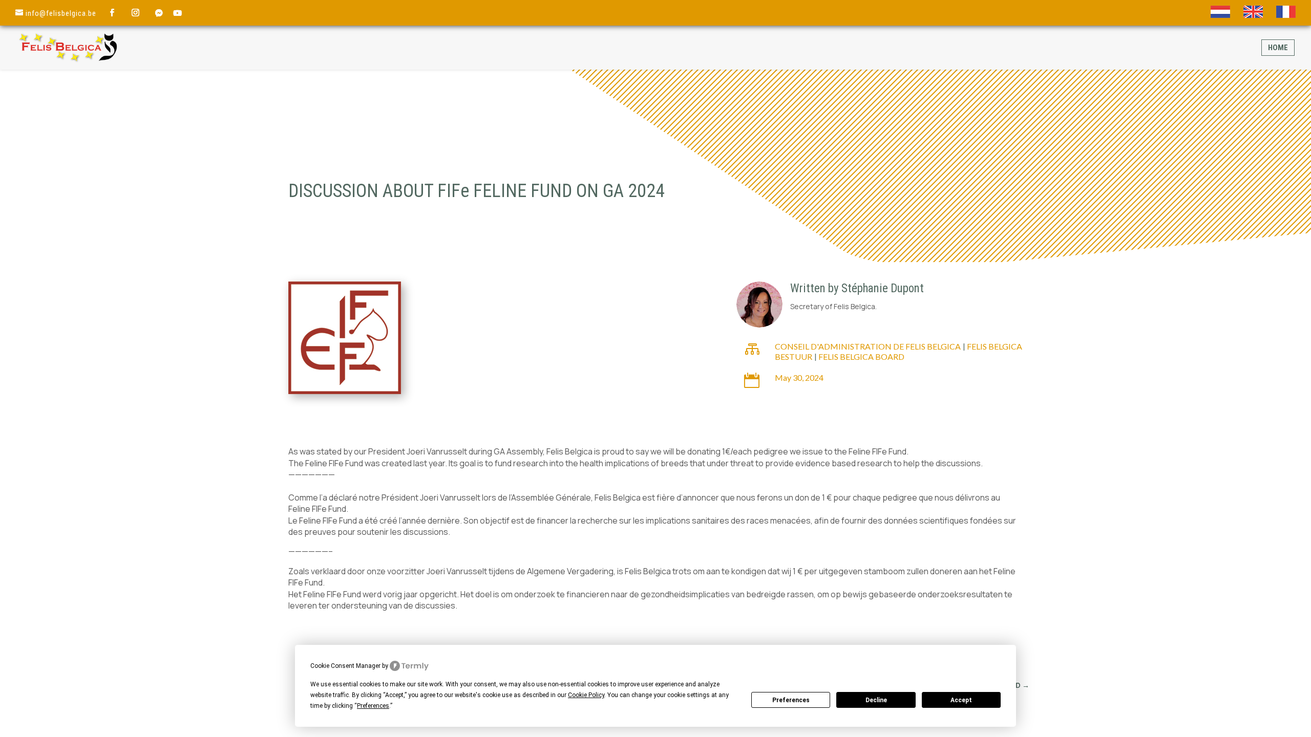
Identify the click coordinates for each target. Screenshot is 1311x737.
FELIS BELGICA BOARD (861, 356)
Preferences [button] (373, 705)
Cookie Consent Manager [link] (345, 665)
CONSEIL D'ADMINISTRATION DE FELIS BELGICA (868, 346)
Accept (961, 700)
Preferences (791, 700)
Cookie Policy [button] (586, 695)
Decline (876, 700)
